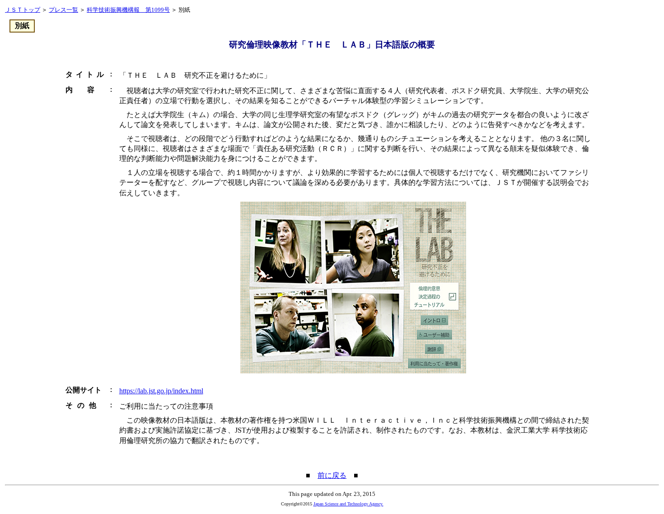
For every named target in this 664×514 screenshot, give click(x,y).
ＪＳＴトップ (22, 10)
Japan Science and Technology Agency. (348, 503)
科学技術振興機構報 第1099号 (128, 10)
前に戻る (332, 475)
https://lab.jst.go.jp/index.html (161, 391)
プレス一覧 (63, 10)
